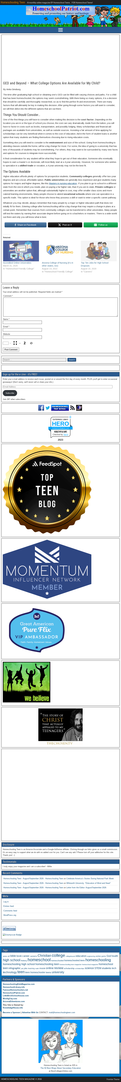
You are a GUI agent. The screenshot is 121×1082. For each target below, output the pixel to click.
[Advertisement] (60, 58)
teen (21, 972)
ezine (98, 956)
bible (13, 955)
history (24, 960)
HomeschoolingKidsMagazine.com (19, 984)
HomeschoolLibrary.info (14, 987)
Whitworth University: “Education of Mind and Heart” (88, 883)
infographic (15, 968)
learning (31, 968)
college (58, 955)
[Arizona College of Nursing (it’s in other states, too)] (60, 251)
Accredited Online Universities (17, 263)
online (50, 968)
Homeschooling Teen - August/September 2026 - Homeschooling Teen (33, 878)
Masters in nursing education (63, 183)
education (81, 956)
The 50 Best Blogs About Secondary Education (60, 1068)
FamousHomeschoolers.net (15, 990)
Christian (44, 956)
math (37, 968)
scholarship (69, 968)
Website (6, 334)
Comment (8, 296)
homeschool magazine (90, 964)
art (9, 956)
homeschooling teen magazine (70, 964)
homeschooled (57, 960)
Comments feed (10, 911)
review (58, 968)
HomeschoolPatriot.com (14, 993)
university (58, 972)
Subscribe (10, 393)
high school (11, 960)
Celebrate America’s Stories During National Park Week (90, 878)
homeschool (39, 959)
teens (48, 972)
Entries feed (8, 906)
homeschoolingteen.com (60, 428)
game (103, 956)
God (109, 956)
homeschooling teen (47, 964)
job (22, 968)
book (19, 956)
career (25, 956)
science (89, 968)
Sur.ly (65, 434)
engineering (91, 956)
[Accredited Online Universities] (21, 251)
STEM (97, 968)
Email (6, 326)
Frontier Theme (113, 1079)
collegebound (70, 956)
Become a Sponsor (11, 1012)
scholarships (79, 968)
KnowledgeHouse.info (13, 1008)
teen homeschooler (35, 972)
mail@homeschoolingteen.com (62, 1012)
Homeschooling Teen (13, 2)
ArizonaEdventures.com (14, 1001)
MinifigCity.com (10, 998)
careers (33, 956)
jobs (25, 968)
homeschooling (98, 960)
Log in (6, 902)
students (106, 968)
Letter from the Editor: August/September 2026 (86, 887)
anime (5, 956)
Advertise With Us (30, 1012)
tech (114, 968)
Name (6, 319)
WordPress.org (9, 915)
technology (10, 972)
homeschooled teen (74, 960)
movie (42, 968)
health (115, 956)
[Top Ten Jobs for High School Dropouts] (99, 251)
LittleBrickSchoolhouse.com (16, 996)
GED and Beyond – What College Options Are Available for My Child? (51, 83)
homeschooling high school (19, 964)
